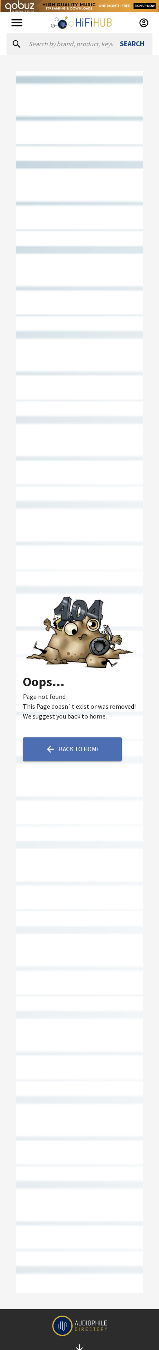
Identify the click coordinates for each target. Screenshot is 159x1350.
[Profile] (144, 23)
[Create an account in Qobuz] (79, 6)
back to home (79, 749)
